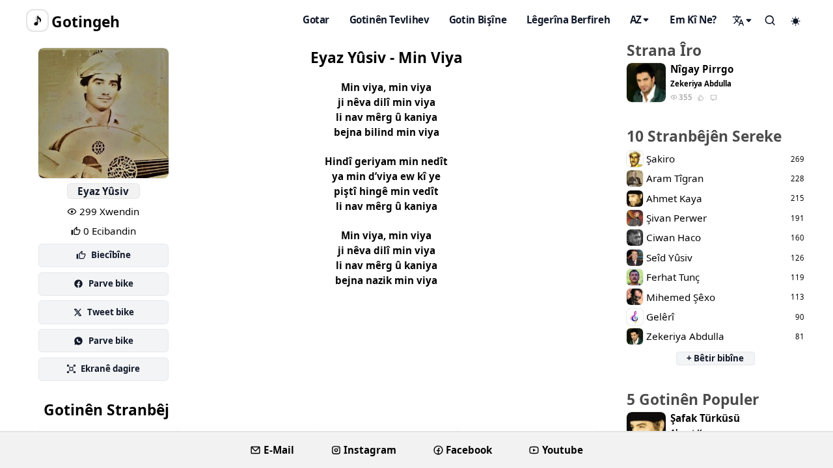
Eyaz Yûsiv (103, 191)
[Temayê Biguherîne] (796, 21)
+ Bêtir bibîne (715, 358)
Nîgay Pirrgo (701, 69)
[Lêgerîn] (742, 20)
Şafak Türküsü (705, 418)
